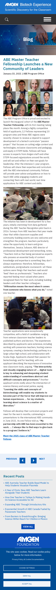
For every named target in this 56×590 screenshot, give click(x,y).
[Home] (28, 7)
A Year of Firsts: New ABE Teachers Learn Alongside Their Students (25, 491)
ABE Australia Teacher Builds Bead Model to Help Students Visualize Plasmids (27, 484)
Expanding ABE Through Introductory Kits (25, 504)
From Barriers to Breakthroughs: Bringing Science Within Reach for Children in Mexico (26, 517)
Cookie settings (27, 568)
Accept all (27, 584)
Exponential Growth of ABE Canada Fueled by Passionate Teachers (27, 510)
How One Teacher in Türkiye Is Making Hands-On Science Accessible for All (27, 498)
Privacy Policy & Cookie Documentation (28, 559)
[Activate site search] (6, 19)
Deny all (27, 576)
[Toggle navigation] (47, 19)
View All (28, 526)
